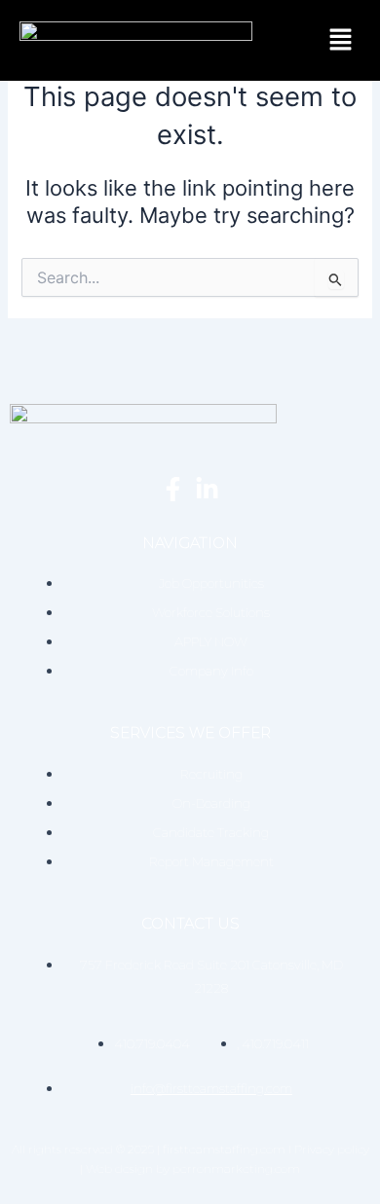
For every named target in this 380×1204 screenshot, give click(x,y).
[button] (341, 40)
